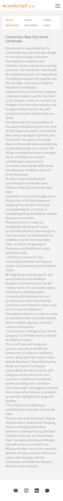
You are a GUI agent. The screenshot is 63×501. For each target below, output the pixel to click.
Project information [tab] (30, 22)
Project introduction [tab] (12, 22)
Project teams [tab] (47, 22)
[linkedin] (37, 490)
